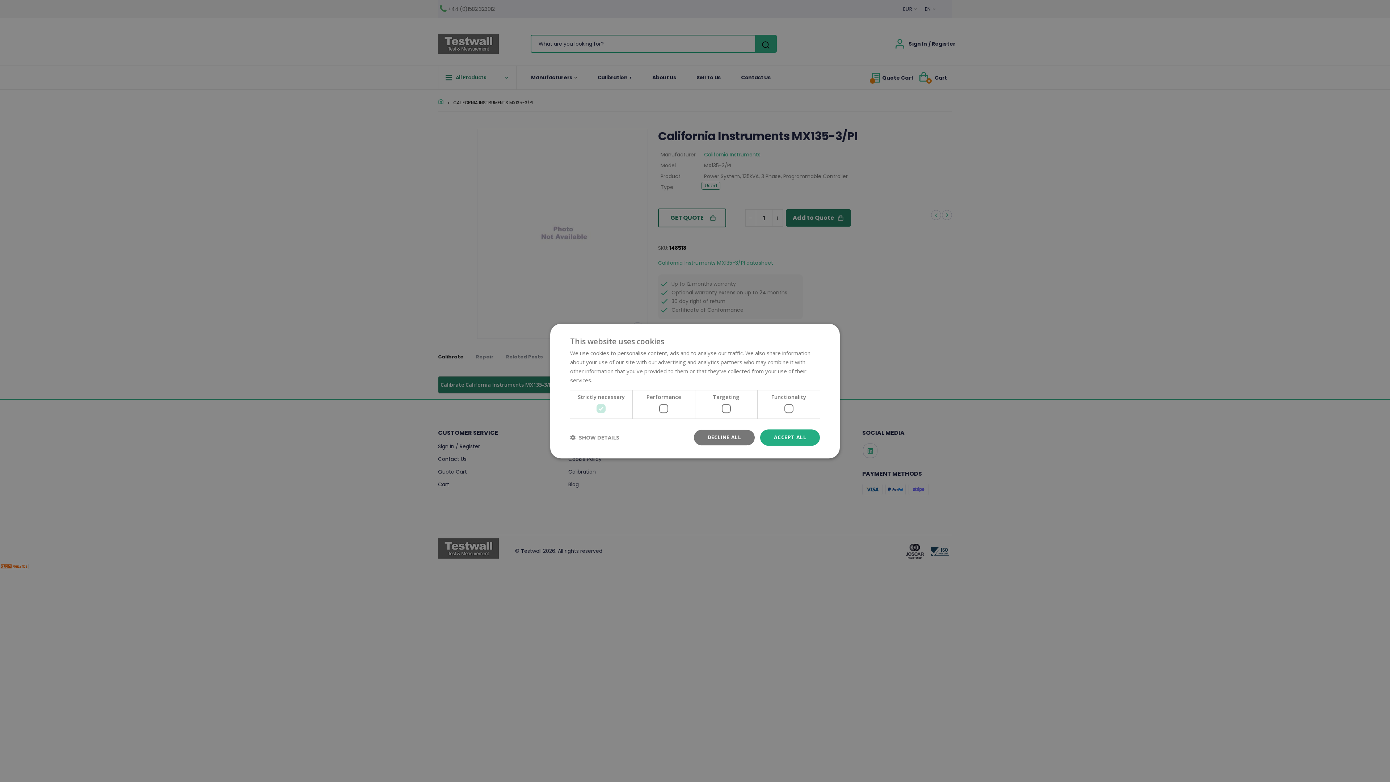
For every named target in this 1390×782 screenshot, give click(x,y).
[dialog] (695, 391)
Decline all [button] (724, 437)
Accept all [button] (790, 437)
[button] (594, 437)
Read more (608, 380)
